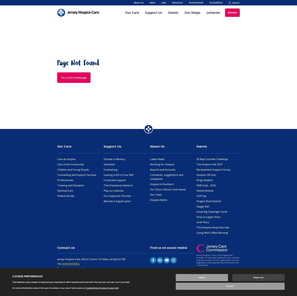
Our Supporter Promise (117, 196)
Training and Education (70, 185)
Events (173, 13)
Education (177, 2)
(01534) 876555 (71, 264)
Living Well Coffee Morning (212, 232)
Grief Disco (202, 222)
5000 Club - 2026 (206, 185)
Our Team (156, 194)
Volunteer (109, 164)
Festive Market (205, 190)
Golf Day (201, 196)
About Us (139, 2)
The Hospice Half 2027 (209, 164)
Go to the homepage (73, 77)
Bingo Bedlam (204, 180)
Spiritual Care (65, 190)
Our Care (132, 13)
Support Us (153, 13)
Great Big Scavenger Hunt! (211, 211)
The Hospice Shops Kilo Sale (212, 227)
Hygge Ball (202, 206)
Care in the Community (70, 164)
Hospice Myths (158, 200)
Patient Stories (65, 196)
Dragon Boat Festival (208, 201)
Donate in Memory (114, 159)
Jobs (163, 2)
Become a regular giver (117, 201)
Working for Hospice (162, 164)
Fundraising (110, 169)
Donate (232, 12)
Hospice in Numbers (162, 184)
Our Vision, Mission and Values (168, 189)
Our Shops (192, 13)
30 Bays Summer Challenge (212, 159)
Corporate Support (115, 180)
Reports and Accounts (162, 169)
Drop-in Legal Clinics (208, 217)
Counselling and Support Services (76, 175)
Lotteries (213, 13)
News (152, 2)
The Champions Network (118, 185)
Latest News (157, 159)
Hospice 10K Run (206, 175)
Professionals (196, 2)
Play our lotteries (114, 190)
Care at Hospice (66, 159)
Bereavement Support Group (213, 169)
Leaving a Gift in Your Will (118, 175)
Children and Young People (73, 169)
